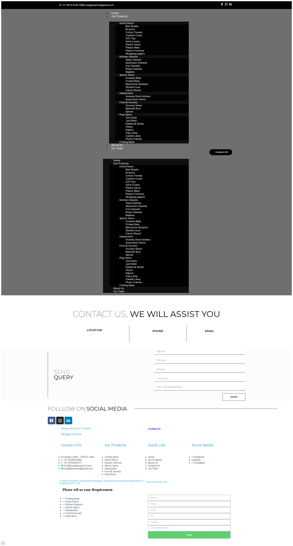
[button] (146, 153)
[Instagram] (226, 4)
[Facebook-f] (221, 4)
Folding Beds (126, 141)
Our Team (117, 148)
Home (115, 13)
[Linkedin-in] (230, 4)
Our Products (119, 16)
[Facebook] (51, 420)
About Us (116, 145)
